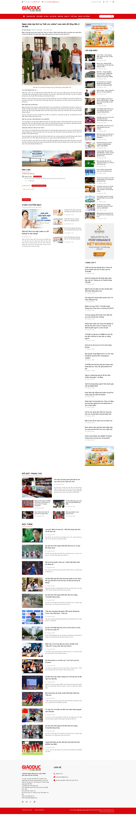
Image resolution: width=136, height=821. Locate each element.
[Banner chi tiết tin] (52, 158)
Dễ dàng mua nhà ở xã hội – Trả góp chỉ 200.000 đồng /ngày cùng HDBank (104, 144)
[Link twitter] (107, 2)
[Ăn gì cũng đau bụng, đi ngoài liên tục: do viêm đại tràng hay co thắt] (58, 239)
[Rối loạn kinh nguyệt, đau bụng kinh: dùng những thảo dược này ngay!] (58, 230)
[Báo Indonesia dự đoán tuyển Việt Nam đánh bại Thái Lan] (32, 699)
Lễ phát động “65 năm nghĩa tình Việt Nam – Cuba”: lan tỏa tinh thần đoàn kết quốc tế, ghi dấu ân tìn (105, 153)
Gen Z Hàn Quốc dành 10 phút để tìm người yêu (42, 512)
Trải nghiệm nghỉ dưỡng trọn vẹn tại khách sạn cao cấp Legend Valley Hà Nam (105, 110)
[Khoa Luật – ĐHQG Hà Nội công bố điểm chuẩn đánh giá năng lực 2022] (90, 66)
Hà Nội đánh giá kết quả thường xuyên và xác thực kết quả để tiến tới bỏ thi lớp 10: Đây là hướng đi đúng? (63, 580)
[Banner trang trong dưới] (99, 456)
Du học (46, 16)
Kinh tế (66, 16)
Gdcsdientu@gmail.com (53, 2)
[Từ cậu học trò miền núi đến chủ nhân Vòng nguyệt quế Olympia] (32, 715)
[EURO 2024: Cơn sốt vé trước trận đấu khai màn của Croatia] (90, 128)
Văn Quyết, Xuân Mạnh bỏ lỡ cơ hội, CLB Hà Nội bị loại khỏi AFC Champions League (99, 356)
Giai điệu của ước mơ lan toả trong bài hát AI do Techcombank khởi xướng (105, 119)
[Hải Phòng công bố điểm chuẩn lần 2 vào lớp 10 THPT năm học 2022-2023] (90, 207)
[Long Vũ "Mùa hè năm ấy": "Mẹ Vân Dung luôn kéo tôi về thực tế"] (32, 535)
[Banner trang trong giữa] (99, 241)
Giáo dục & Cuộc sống (83, 810)
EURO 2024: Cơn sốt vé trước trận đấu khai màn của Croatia (105, 127)
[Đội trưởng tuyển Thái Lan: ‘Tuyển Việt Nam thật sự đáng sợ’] (32, 568)
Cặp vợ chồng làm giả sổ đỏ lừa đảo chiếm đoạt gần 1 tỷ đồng (97, 376)
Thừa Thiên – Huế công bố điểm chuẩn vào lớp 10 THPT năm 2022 (105, 56)
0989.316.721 (36, 2)
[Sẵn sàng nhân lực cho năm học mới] (58, 515)
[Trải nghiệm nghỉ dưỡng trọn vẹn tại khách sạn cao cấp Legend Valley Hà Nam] (90, 111)
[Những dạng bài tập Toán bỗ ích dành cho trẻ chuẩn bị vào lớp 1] (90, 215)
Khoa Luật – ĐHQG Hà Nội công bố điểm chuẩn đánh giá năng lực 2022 (105, 65)
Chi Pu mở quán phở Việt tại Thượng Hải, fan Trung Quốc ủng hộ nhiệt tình (98, 413)
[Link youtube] (113, 2)
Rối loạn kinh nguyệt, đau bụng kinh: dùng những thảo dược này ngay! (73, 229)
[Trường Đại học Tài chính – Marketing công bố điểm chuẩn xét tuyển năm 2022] (90, 84)
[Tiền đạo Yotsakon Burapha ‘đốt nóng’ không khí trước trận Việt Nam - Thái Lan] (32, 617)
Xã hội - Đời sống (84, 16)
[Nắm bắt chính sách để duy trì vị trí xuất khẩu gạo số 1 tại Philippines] (90, 136)
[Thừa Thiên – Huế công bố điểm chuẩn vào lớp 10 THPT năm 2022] (90, 57)
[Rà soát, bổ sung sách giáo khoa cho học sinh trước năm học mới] (37, 488)
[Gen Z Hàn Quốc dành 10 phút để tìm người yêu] (27, 515)
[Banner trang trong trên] (99, 35)
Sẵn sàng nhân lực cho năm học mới (72, 512)
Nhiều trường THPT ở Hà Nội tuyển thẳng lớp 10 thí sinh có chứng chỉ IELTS (99, 307)
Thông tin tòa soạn (96, 2)
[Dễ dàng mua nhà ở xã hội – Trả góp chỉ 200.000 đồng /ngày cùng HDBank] (90, 145)
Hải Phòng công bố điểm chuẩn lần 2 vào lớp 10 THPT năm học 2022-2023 (105, 206)
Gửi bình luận (26, 199)
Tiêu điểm (39, 16)
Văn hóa (60, 16)
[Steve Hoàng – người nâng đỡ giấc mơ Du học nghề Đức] (90, 93)
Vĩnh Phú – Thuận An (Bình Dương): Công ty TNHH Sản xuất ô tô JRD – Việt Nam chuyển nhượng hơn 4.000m (105, 74)
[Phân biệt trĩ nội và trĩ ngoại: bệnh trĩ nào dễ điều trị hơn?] (58, 221)
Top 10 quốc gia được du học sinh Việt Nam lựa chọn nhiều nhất (105, 198)
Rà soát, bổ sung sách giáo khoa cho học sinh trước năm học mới (67, 480)
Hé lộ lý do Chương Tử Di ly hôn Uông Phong (98, 346)
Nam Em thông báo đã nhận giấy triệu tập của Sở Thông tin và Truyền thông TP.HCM (98, 280)
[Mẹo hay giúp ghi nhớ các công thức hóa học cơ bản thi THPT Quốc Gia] (90, 163)
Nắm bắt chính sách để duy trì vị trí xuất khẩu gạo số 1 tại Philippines (105, 135)
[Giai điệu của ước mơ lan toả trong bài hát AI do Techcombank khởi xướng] (90, 119)
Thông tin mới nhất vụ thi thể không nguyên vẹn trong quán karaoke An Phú (105, 179)
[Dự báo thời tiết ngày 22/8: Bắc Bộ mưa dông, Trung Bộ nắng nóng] (32, 601)
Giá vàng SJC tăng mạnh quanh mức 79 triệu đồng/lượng (99, 298)
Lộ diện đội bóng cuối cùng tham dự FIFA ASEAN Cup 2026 (74, 502)
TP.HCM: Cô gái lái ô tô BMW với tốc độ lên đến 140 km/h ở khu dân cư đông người (98, 336)
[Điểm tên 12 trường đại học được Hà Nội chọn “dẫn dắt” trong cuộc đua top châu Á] (32, 650)
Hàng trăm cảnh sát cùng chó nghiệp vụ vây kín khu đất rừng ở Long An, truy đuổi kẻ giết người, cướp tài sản (99, 326)
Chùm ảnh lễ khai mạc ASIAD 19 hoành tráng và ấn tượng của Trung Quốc (98, 437)
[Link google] (110, 2)
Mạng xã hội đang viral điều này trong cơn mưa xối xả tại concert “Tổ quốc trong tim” (43, 503)
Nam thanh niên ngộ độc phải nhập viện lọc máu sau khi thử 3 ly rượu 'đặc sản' (99, 428)
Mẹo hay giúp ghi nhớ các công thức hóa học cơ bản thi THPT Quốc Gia (105, 162)
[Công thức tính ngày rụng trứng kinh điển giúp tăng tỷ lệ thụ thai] (58, 212)
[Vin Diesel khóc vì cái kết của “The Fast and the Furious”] (32, 666)
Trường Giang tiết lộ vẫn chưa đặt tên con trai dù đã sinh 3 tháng (98, 316)
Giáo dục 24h (31, 16)
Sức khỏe (53, 16)
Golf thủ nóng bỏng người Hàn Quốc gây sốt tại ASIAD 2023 (99, 385)
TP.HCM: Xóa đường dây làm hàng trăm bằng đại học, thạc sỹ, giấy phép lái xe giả (99, 366)
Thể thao (74, 16)
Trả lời (25, 180)
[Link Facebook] (103, 2)
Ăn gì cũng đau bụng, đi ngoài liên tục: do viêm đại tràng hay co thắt (72, 238)
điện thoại (66, 92)
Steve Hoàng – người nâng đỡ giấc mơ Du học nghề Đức (105, 91)
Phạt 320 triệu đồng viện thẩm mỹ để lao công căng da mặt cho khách (99, 393)
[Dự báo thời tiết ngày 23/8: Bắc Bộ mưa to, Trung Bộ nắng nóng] (32, 552)
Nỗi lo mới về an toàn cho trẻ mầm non (98, 421)
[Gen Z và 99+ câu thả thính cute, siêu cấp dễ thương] (90, 172)
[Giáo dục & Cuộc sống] (31, 11)
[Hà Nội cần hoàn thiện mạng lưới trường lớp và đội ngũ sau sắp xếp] (32, 683)
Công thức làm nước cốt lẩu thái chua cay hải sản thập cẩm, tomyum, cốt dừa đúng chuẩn (105, 189)
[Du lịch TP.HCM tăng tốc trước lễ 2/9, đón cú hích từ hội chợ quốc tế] (32, 634)
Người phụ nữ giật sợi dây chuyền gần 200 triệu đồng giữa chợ (98, 290)
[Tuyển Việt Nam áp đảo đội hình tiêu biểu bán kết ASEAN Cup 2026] (32, 748)
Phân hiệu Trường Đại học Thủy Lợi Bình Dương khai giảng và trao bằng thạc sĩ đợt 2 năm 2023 (99, 403)
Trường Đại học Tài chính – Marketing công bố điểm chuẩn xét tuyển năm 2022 (104, 83)
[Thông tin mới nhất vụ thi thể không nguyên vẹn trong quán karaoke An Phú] (90, 180)
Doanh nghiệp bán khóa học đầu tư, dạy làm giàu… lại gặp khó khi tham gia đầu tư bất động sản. (105, 101)
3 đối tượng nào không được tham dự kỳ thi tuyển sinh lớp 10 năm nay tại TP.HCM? (98, 269)
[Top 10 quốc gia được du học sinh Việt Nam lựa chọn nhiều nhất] (90, 199)
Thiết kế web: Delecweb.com (106, 811)
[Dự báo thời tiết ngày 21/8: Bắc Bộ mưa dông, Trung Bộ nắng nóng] (32, 732)
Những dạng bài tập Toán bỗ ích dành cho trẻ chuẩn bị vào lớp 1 (105, 215)
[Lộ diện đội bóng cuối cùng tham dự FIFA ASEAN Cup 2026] (58, 504)
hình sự (73, 107)
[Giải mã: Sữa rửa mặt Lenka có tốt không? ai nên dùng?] (36, 218)
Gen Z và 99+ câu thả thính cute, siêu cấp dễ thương (104, 170)
